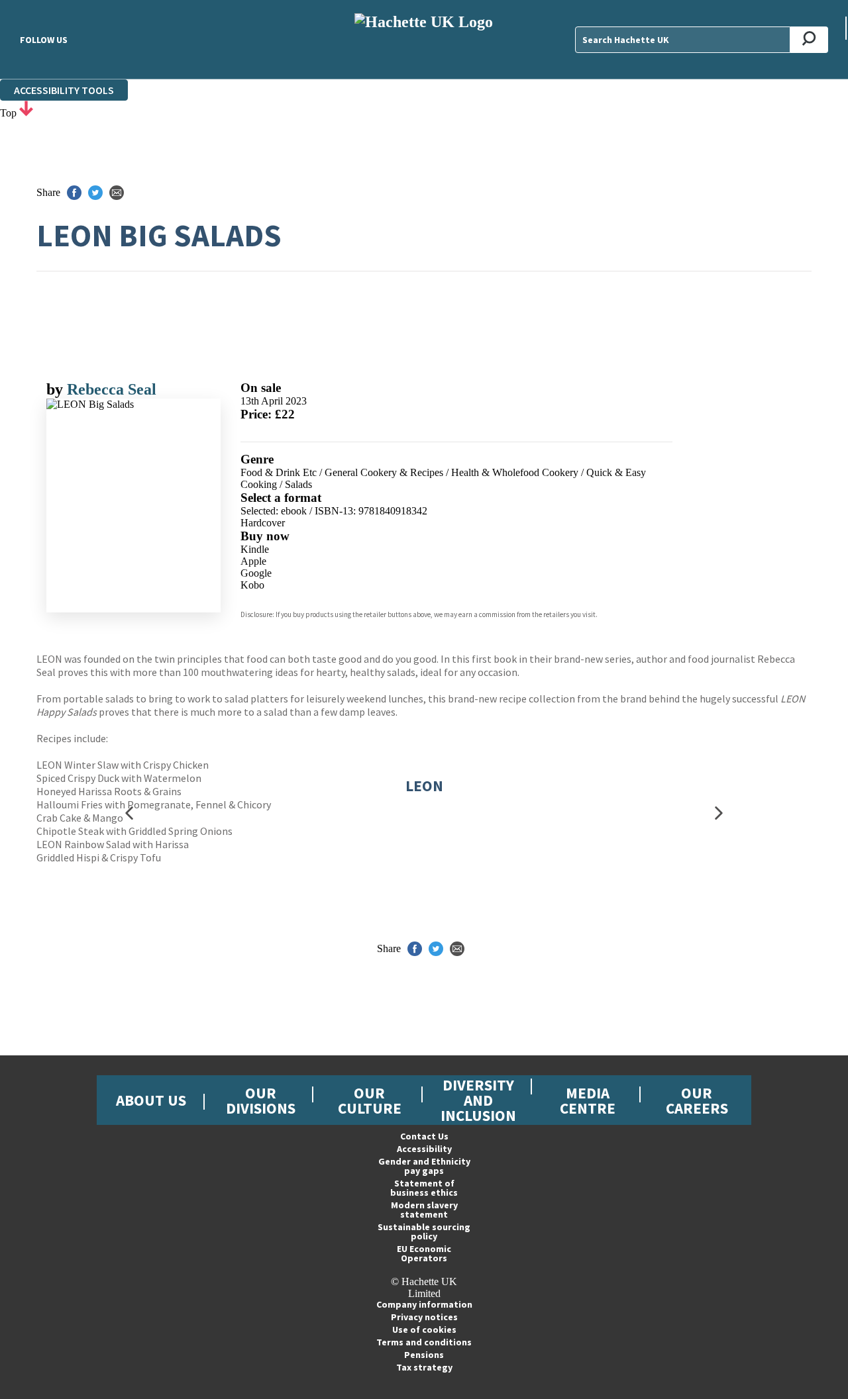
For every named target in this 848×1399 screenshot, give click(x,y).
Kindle (254, 549)
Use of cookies (424, 1329)
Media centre (587, 1100)
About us (151, 1100)
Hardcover (262, 522)
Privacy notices (424, 1317)
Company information (424, 1304)
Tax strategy (424, 1367)
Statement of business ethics (424, 1187)
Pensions (424, 1355)
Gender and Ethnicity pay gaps (424, 1166)
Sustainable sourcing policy (424, 1231)
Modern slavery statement (424, 1209)
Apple (253, 561)
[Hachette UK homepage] (424, 39)
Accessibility (424, 1149)
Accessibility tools (64, 90)
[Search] (809, 39)
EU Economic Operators (424, 1253)
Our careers (697, 1100)
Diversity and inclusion (478, 1100)
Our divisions (260, 1100)
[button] (129, 813)
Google (256, 573)
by (56, 389)
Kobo (252, 585)
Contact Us (424, 1136)
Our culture (369, 1100)
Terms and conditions (424, 1342)
